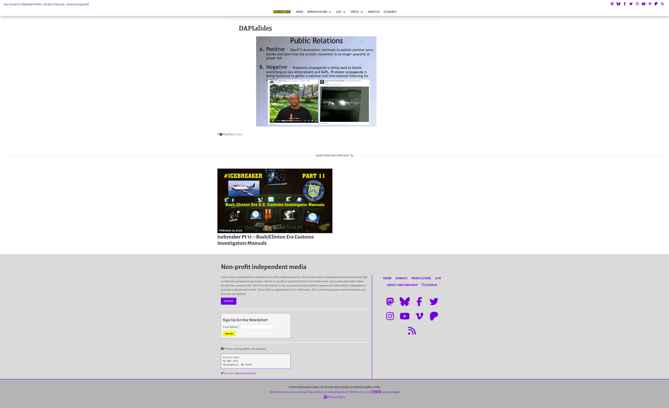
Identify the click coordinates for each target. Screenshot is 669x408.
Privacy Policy (336, 397)
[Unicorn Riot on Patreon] (656, 4)
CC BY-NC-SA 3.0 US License (368, 392)
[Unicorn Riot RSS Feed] (662, 4)
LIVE (338, 11)
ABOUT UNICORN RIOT (402, 285)
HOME (299, 11)
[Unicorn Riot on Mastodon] (612, 4)
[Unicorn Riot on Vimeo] (650, 4)
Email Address (231, 327)
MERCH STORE (421, 278)
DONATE (228, 301)
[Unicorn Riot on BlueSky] (618, 4)
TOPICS (354, 11)
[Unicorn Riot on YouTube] (643, 4)
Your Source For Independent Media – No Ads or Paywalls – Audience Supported (46, 4)
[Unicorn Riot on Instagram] (637, 4)
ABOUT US (373, 11)
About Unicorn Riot (245, 373)
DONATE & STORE (317, 11)
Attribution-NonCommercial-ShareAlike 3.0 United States (307, 392)
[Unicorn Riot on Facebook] (625, 4)
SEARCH (391, 11)
